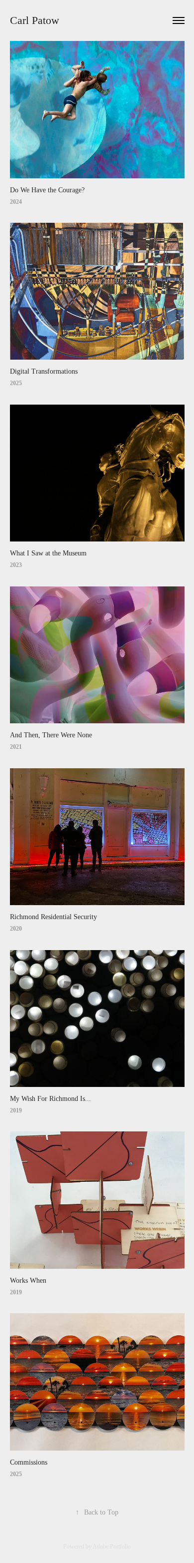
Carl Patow (34, 20)
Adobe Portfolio (112, 1546)
